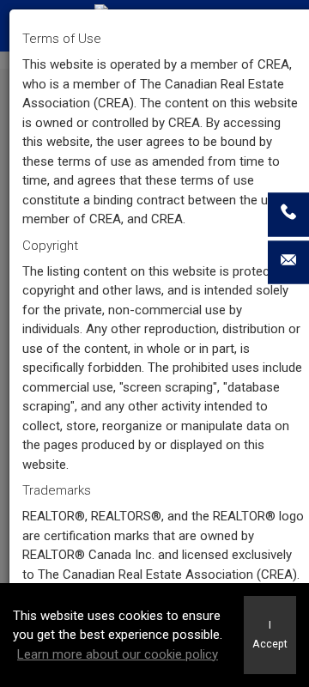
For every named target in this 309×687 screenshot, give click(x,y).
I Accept (270, 634)
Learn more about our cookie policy (117, 654)
